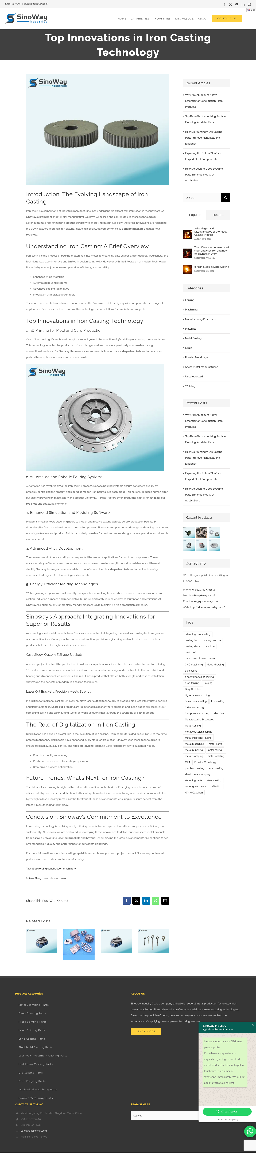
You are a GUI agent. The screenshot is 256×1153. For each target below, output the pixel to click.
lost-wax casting (194, 707)
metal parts (215, 744)
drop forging (39, 868)
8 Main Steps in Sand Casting (211, 266)
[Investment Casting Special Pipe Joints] (189, 532)
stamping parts (193, 780)
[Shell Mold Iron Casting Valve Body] (189, 545)
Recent (218, 215)
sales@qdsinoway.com (36, 3)
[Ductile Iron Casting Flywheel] (214, 545)
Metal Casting (193, 338)
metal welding (216, 756)
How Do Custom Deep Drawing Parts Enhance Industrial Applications (204, 174)
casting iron (191, 640)
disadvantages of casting (199, 677)
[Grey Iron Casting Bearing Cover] (202, 545)
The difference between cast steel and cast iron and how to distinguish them (211, 250)
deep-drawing (215, 664)
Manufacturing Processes (200, 319)
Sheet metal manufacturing (201, 367)
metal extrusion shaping (198, 731)
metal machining (194, 744)
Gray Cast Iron (193, 689)
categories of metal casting (200, 658)
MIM (187, 762)
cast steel (190, 652)
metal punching (194, 750)
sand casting (216, 768)
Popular (194, 215)
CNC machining (194, 664)
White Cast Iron (194, 792)
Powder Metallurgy (196, 357)
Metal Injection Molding (198, 737)
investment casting (196, 701)
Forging (189, 300)
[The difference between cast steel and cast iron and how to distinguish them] (187, 251)
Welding (190, 386)
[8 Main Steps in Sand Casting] (187, 267)
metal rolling (214, 750)
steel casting (214, 780)
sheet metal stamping (197, 774)
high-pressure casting (197, 695)
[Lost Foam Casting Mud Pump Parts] (202, 532)
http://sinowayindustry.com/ (207, 607)
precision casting (194, 768)
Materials (190, 328)
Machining (191, 309)
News (63, 878)
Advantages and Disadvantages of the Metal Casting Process (210, 231)
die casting (191, 670)
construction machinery (61, 868)
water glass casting (196, 786)
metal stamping (194, 756)
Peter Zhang (35, 878)
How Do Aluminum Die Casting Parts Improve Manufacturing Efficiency (203, 137)
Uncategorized (194, 376)
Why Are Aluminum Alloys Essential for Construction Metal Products (204, 100)
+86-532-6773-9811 (203, 589)
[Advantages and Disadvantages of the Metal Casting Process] (187, 232)
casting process (212, 640)
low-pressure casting (197, 713)
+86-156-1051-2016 (203, 595)
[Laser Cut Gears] (214, 532)
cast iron (210, 646)
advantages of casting (198, 634)
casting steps (192, 646)
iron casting (217, 701)
